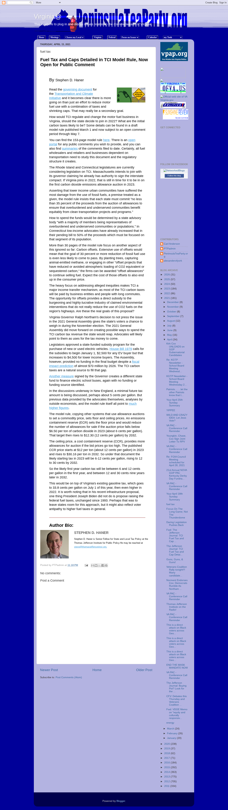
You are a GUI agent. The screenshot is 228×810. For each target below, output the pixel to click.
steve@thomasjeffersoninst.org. (90, 546)
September (173, 316)
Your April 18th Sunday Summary (174, 496)
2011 (167, 786)
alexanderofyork (173, 260)
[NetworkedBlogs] (174, 170)
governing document (77, 89)
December (173, 302)
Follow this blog (174, 176)
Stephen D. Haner (91, 533)
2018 (167, 753)
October (172, 311)
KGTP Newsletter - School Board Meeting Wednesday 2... (176, 380)
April (170, 339)
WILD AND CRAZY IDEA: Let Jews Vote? (176, 418)
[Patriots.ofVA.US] (174, 89)
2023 (167, 288)
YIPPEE (170, 410)
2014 (167, 772)
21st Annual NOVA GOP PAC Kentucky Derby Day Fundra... (176, 474)
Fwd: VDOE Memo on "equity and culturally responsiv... (176, 713)
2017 (167, 758)
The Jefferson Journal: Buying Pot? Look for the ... (176, 687)
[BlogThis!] (96, 565)
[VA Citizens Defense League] (161, 81)
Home (97, 670)
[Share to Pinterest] (106, 565)
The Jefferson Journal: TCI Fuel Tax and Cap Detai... (175, 550)
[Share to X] (99, 565)
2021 (167, 298)
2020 (167, 744)
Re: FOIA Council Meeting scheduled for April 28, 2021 (176, 461)
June (170, 330)
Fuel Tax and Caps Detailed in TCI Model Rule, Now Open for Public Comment (94, 62)
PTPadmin (170, 248)
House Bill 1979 (121, 349)
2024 (167, 284)
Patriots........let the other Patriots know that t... (177, 392)
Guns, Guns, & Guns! (174, 561)
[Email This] (92, 565)
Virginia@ (48, 16)
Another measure (61, 376)
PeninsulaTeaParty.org (176, 255)
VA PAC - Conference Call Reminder (176, 428)
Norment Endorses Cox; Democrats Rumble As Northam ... (177, 584)
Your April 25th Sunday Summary (174, 403)
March (171, 728)
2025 (167, 279)
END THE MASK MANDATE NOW (177, 666)
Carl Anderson (172, 243)
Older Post (144, 670)
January (172, 738)
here (106, 140)
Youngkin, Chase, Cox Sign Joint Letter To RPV (176, 438)
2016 (167, 762)
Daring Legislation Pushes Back (176, 523)
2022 (167, 293)
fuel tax (170, 504)
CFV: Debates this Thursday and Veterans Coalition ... (176, 700)
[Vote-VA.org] (173, 77)
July (169, 325)
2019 (167, 748)
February (172, 733)
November (173, 306)
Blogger (120, 801)
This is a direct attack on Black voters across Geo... (176, 629)
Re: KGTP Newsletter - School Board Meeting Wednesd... (175, 365)
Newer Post (49, 670)
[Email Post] (86, 565)
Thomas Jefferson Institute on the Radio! (176, 607)
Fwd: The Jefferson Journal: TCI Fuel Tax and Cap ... (175, 536)
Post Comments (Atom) (69, 677)
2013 (167, 776)
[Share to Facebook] (103, 565)
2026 (167, 274)
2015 (167, 767)
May (170, 335)
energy (170, 722)
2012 (167, 781)
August (171, 321)
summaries (70, 148)
